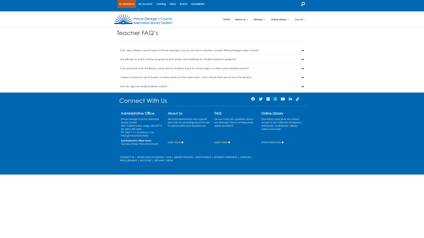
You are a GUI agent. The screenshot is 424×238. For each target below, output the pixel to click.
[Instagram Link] (275, 99)
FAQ (168, 157)
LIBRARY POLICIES (183, 157)
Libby (173, 3)
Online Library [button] (279, 19)
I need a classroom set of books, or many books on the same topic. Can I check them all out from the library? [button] (185, 77)
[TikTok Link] (297, 99)
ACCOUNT (145, 160)
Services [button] (258, 19)
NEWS (170, 160)
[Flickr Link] (268, 99)
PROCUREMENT (128, 160)
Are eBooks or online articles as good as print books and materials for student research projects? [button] (178, 59)
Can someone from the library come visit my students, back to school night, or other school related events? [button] (184, 68)
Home (226, 19)
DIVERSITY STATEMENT (225, 157)
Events (183, 3)
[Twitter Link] (261, 99)
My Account (145, 3)
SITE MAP (159, 160)
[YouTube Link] (283, 99)
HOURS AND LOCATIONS (150, 157)
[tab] (212, 50)
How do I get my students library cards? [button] (143, 86)
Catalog (161, 3)
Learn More (174, 142)
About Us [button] (240, 19)
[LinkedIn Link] (290, 99)
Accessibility (198, 3)
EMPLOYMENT (203, 157)
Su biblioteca (126, 3)
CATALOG (245, 157)
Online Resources (271, 142)
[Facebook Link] (253, 99)
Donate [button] (299, 19)
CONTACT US (127, 157)
